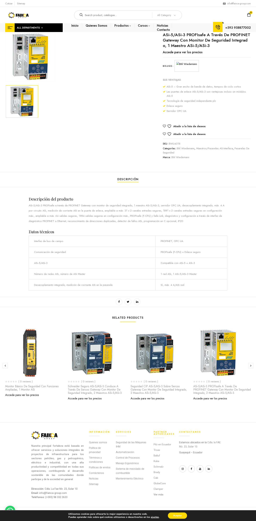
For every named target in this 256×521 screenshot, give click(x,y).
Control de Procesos (128, 457)
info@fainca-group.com (239, 3)
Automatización (125, 452)
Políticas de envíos (99, 467)
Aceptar (177, 515)
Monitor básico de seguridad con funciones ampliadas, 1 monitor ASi (32, 388)
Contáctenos (96, 473)
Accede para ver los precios (183, 52)
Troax (157, 450)
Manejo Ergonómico (127, 463)
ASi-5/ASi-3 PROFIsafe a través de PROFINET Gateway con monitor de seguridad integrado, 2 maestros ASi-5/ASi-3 (222, 389)
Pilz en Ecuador (162, 444)
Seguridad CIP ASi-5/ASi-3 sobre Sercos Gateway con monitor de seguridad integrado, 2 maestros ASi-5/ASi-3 (159, 389)
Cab (156, 477)
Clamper (158, 489)
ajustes (155, 517)
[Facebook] (119, 302)
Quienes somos (98, 442)
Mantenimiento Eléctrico (129, 478)
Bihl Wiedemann (186, 148)
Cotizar (9, 3)
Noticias (93, 478)
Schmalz (159, 466)
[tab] (128, 179)
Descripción (128, 179)
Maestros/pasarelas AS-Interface (214, 148)
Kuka (156, 461)
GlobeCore (160, 483)
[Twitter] (128, 302)
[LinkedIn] (137, 302)
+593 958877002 (238, 27)
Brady (157, 472)
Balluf (157, 455)
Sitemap (21, 3)
